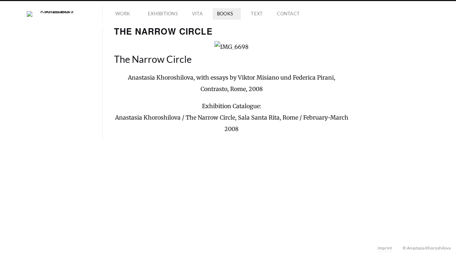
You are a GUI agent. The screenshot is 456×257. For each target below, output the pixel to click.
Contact (288, 13)
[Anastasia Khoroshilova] (54, 14)
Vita (197, 13)
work (122, 13)
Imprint (385, 248)
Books (225, 13)
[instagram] (19, 248)
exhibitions (163, 13)
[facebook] (8, 248)
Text (257, 13)
